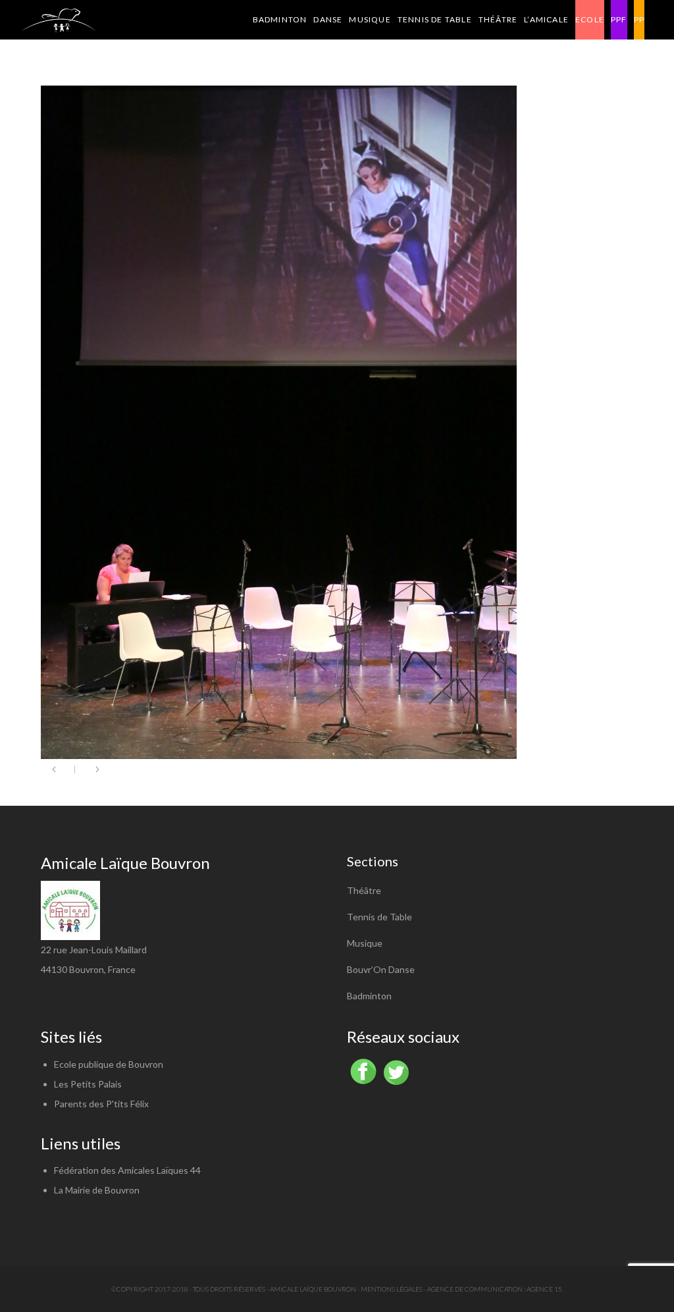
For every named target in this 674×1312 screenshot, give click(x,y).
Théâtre (364, 890)
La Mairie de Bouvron (97, 1189)
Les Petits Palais (88, 1083)
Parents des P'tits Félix (101, 1103)
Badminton (369, 995)
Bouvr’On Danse (381, 969)
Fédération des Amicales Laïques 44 (127, 1170)
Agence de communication (475, 1289)
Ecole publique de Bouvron (108, 1064)
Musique (364, 943)
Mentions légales (392, 1289)
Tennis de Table (379, 916)
